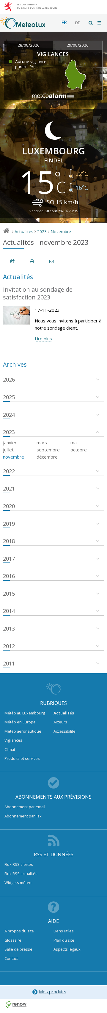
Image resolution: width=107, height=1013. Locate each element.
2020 (9, 506)
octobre (78, 450)
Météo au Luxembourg (24, 713)
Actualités (24, 231)
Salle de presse (18, 949)
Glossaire (12, 940)
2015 (9, 593)
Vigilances (13, 740)
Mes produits (52, 991)
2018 (9, 541)
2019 (9, 523)
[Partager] (13, 261)
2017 (9, 558)
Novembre (61, 231)
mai (74, 442)
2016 (9, 575)
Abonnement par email (24, 806)
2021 (9, 488)
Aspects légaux (67, 949)
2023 (42, 231)
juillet (8, 450)
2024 (9, 414)
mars (42, 442)
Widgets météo (18, 882)
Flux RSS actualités (20, 873)
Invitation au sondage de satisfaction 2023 (38, 293)
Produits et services (22, 758)
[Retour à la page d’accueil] (23, 26)
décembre (47, 457)
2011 (9, 663)
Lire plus (43, 339)
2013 (9, 628)
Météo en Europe (20, 722)
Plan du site (64, 940)
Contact (11, 958)
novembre (13, 457)
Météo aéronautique (22, 731)
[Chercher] (91, 23)
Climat (9, 749)
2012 (9, 646)
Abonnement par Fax (23, 816)
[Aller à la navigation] (100, 23)
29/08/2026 (78, 45)
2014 (9, 610)
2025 (9, 397)
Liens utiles (64, 931)
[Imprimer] (32, 261)
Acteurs (60, 722)
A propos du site (19, 931)
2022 (9, 471)
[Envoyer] (52, 261)
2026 (9, 379)
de (77, 22)
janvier (10, 442)
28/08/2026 (29, 45)
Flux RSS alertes (18, 864)
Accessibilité (64, 731)
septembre (48, 450)
